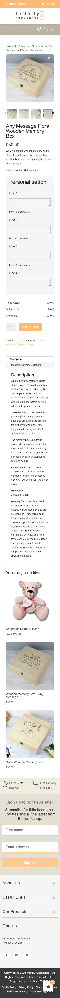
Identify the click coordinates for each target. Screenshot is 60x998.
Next (53, 113)
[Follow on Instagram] (16, 955)
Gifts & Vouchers (22, 46)
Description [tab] (16, 359)
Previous (6, 113)
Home (9, 46)
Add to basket (30, 327)
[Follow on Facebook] (6, 955)
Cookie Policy (9, 987)
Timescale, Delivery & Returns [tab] (26, 365)
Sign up (30, 862)
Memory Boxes (39, 46)
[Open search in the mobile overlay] (53, 29)
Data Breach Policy (17, 992)
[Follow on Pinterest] (26, 955)
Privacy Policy (26, 987)
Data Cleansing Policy (41, 992)
